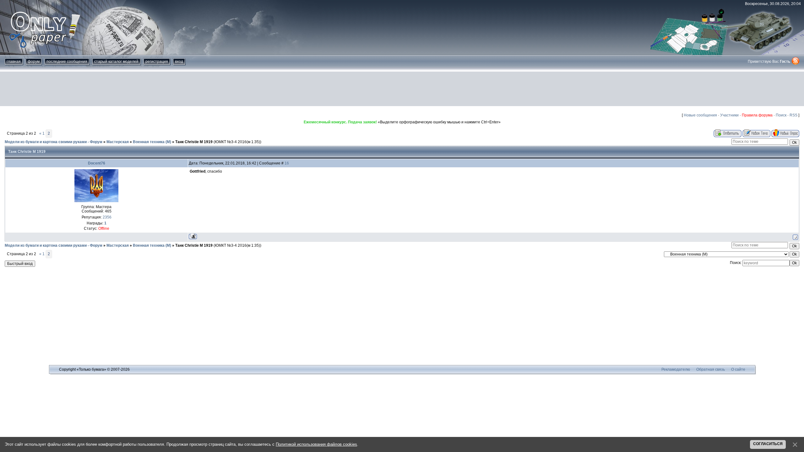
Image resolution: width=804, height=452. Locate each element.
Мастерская (117, 142)
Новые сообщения (700, 115)
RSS (793, 115)
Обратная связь (710, 369)
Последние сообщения (66, 61)
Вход (179, 61)
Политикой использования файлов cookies (316, 444)
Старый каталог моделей (116, 61)
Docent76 (96, 163)
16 (287, 163)
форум (34, 61)
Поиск (781, 115)
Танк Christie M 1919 (194, 142)
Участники (729, 115)
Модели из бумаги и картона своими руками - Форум (53, 142)
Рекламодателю (675, 369)
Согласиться (768, 444)
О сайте (738, 369)
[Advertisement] (402, 89)
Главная (14, 61)
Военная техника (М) (152, 142)
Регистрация (156, 61)
